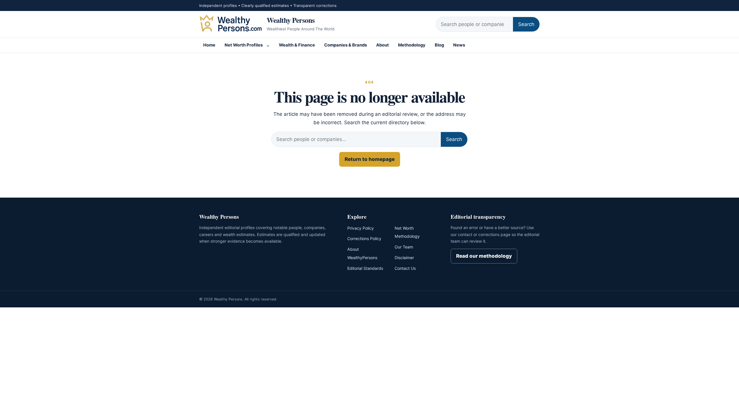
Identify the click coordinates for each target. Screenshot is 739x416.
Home (209, 45)
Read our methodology (484, 256)
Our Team (404, 246)
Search (526, 24)
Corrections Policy (364, 238)
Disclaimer (404, 257)
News (459, 45)
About (382, 45)
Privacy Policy (360, 228)
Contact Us (405, 268)
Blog (439, 45)
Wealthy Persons (291, 20)
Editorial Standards (365, 268)
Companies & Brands (345, 45)
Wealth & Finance (297, 45)
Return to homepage (370, 159)
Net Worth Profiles (244, 45)
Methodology (412, 45)
